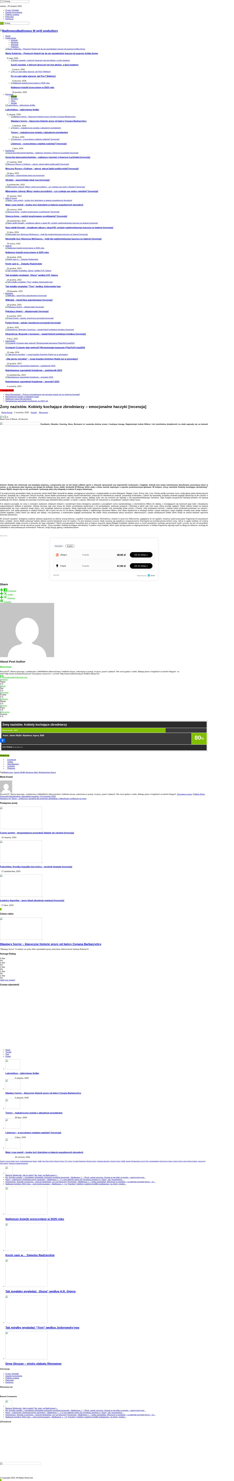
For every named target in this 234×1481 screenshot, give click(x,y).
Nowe (7, 1050)
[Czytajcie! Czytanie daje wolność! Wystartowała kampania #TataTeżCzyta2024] (39, 343)
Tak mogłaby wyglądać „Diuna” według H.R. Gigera (31, 275)
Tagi (7, 1054)
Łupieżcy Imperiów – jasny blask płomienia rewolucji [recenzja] (32, 900)
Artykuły (14, 40)
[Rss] (0, 4)
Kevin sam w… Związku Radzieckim (23, 264)
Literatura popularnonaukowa (18, 1163)
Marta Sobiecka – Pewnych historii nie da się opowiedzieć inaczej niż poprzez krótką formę (51, 53)
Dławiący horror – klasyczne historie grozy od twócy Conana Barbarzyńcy (49, 121)
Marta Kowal (7, 412)
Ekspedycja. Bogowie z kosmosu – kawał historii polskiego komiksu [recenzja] (45, 334)
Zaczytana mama (184, 794)
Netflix (123, 1161)
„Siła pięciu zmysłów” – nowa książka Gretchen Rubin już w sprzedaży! (41, 359)
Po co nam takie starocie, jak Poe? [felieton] (33, 76)
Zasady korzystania (13, 12)
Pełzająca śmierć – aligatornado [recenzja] (26, 311)
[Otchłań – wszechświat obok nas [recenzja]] (24, 175)
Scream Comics (115, 1161)
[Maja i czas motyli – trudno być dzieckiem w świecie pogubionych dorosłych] (38, 200)
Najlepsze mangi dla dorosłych (18, 399)
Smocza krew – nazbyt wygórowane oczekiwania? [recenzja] (36, 216)
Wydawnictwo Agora (47, 772)
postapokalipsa (154, 1161)
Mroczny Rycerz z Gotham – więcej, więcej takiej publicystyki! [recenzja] (42, 168)
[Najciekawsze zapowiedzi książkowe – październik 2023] (30, 366)
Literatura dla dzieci (103, 1161)
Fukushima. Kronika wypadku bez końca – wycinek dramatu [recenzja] (36, 866)
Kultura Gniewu (192, 1161)
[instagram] (3, 4)
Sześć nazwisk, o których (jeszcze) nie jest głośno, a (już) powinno (44, 65)
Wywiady (14, 45)
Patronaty (9, 17)
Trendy (8, 1052)
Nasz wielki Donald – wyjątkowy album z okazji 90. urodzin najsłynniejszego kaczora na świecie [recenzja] (59, 227)
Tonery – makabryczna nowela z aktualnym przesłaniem (39, 132)
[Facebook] (2, 4)
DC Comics (68, 1161)
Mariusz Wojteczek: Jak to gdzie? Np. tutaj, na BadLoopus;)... (31, 1175)
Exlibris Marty (199, 794)
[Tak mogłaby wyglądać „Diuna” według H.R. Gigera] (28, 270)
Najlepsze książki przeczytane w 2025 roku (32, 87)
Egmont (2, 1161)
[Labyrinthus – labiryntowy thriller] (20, 105)
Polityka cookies (12, 14)
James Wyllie (19, 772)
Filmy (13, 101)
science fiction (10, 1161)
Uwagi (8, 1056)
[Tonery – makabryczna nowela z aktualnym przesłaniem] (36, 128)
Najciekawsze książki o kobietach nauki (22, 397)
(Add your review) (7, 980)
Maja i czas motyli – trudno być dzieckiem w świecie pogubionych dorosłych (44, 205)
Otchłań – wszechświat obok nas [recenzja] (27, 180)
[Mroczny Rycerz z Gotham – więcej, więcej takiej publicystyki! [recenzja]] (37, 164)
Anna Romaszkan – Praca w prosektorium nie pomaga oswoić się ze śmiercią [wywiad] (42, 394)
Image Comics (178, 1161)
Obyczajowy (4, 1163)
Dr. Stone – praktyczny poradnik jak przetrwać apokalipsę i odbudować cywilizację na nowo (43, 798)
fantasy (34, 1161)
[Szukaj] (2, 1)
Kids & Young (11, 198)
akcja (185, 1161)
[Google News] (8, 4)
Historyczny (8, 772)
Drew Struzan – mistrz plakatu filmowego (33, 1363)
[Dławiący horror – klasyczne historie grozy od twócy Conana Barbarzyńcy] (43, 116)
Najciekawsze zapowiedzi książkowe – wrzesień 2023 (32, 381)
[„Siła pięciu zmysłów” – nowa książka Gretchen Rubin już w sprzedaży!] (36, 354)
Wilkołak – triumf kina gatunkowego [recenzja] (28, 300)
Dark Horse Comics (166, 1161)
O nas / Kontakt (12, 10)
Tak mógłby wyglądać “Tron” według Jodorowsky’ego (33, 286)
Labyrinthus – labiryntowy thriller (22, 109)
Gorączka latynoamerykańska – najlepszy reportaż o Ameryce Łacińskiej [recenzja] (47, 157)
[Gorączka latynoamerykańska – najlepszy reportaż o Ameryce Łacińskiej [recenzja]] (41, 153)
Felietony (15, 47)
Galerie (8, 246)
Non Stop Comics (48, 1161)
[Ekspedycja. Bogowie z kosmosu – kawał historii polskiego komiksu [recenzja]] (39, 329)
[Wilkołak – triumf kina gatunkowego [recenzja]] (26, 295)
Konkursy (9, 19)
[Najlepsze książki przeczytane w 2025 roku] (30, 83)
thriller (40, 1161)
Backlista (9, 293)
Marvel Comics (59, 1161)
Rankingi (14, 42)
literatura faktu (32, 772)
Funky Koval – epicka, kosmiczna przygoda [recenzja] (33, 323)
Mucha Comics (91, 1161)
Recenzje (9, 94)
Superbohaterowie (26, 1161)
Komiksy (14, 99)
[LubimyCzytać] (5, 4)
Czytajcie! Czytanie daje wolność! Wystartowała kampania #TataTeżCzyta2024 (45, 347)
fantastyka (82, 1161)
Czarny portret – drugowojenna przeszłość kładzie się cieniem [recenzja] (37, 833)
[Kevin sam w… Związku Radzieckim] (21, 259)
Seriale (14, 103)
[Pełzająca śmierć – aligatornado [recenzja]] (24, 307)
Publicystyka (10, 38)
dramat (128, 1161)
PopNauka (9, 151)
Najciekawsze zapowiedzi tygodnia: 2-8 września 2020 (28, 796)
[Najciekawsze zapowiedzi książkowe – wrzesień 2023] (29, 377)
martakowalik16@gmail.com (15, 677)
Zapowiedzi (10, 341)
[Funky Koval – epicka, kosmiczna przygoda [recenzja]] (29, 318)
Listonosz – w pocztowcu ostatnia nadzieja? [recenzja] (38, 143)
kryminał (76, 1161)
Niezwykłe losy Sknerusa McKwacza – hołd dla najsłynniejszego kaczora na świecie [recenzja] (53, 239)
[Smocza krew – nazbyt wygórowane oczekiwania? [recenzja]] (32, 212)
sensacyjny (201, 1161)
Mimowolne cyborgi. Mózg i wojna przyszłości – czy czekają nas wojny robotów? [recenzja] (51, 191)
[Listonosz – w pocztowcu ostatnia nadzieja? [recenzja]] (35, 139)
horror (17, 1161)
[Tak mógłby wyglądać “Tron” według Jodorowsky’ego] (29, 282)
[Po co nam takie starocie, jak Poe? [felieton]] (31, 71)
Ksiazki (14, 96)
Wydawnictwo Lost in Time (140, 1161)
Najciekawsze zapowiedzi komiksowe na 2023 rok (26, 401)
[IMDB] (7, 4)
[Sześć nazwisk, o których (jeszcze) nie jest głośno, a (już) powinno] (40, 60)
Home (8, 36)
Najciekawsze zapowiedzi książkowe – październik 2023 (33, 370)
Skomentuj (43, 412)
